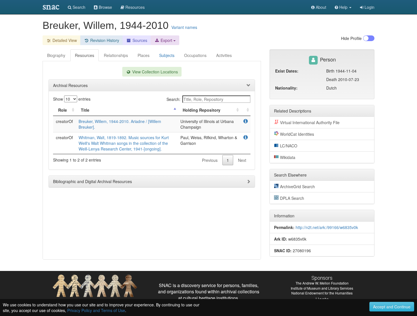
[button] (343, 7)
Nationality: (286, 88)
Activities (224, 55)
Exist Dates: (286, 71)
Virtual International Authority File (310, 122)
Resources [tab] (84, 55)
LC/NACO (288, 146)
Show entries (71, 99)
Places (143, 55)
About (320, 7)
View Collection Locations (154, 72)
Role (62, 110)
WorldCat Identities (297, 134)
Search (78, 7)
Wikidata (287, 157)
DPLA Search (292, 198)
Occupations (195, 55)
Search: (173, 99)
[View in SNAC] (245, 121)
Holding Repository (201, 110)
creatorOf (64, 121)
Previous (210, 160)
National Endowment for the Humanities (322, 292)
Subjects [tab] (166, 55)
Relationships (116, 55)
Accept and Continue (391, 306)
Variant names (184, 27)
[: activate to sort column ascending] (245, 110)
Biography (56, 55)
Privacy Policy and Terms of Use (96, 310)
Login (368, 7)
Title (85, 110)
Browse (105, 7)
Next (242, 160)
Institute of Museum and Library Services (322, 288)
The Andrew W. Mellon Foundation (322, 283)
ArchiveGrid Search (297, 186)
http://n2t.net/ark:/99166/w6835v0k (327, 227)
